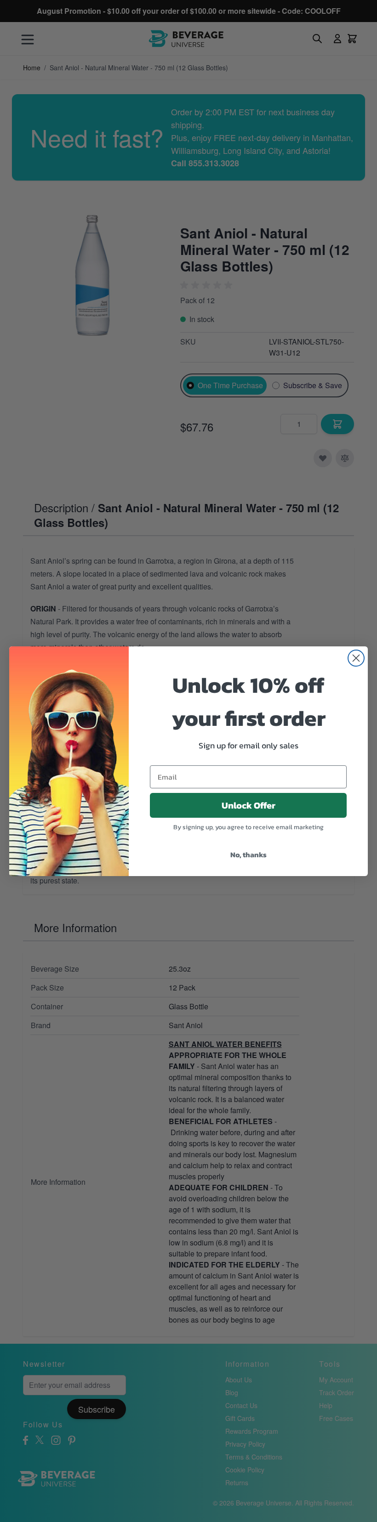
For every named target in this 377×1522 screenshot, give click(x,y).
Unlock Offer (248, 805)
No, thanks (248, 854)
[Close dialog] (356, 658)
